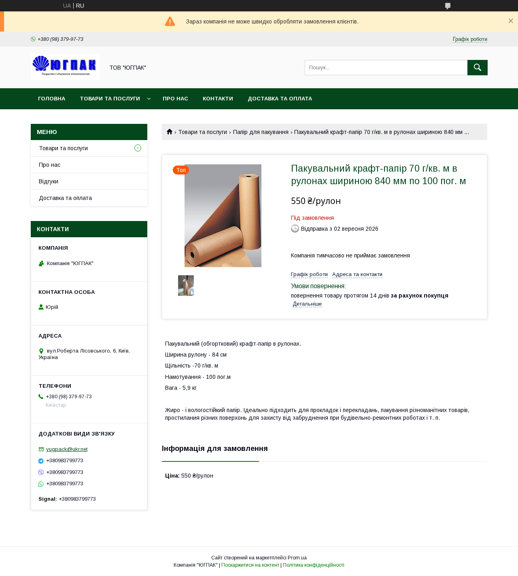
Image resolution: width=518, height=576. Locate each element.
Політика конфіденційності (313, 565)
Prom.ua (297, 558)
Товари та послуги (110, 99)
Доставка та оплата (280, 99)
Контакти (218, 99)
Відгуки (48, 181)
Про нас (175, 99)
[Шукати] (477, 67)
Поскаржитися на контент (250, 565)
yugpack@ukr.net (66, 449)
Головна (51, 99)
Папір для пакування (261, 132)
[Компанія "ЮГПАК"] (65, 77)
